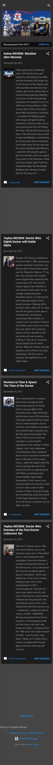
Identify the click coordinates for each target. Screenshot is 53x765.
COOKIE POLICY (36, 733)
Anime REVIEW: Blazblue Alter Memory (20, 55)
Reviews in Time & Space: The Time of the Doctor (20, 383)
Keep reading (41, 182)
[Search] (49, 6)
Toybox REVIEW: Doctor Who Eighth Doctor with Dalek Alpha (22, 241)
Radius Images (33, 744)
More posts (26, 716)
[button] (47, 54)
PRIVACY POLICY (17, 733)
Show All (44, 44)
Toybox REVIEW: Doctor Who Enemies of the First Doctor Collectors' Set (22, 530)
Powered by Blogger (28, 738)
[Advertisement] (26, 211)
